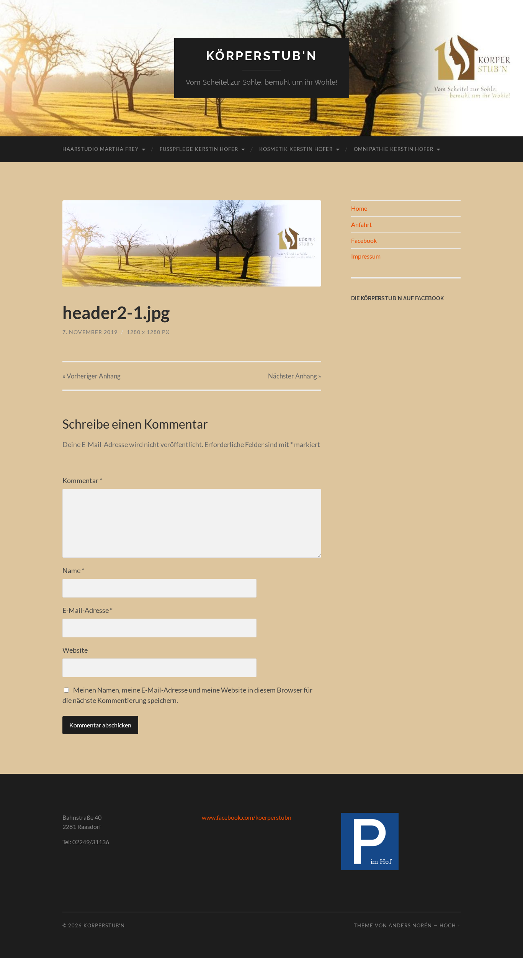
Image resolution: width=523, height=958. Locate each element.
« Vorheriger (91, 376)
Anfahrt (361, 224)
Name (73, 570)
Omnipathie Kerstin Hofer (393, 149)
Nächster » (294, 376)
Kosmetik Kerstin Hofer (296, 149)
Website (75, 650)
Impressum (366, 256)
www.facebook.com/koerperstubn (246, 817)
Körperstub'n (261, 56)
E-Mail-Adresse (87, 610)
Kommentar (82, 480)
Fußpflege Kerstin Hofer (199, 149)
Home (359, 208)
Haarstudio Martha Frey (100, 149)
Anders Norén (410, 925)
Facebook (364, 240)
